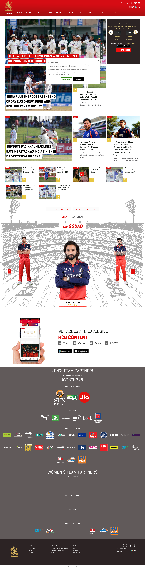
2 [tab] (101, 47)
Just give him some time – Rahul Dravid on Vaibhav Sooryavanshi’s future (63, 170)
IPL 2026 (117, 40)
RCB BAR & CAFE (76, 13)
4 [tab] (101, 54)
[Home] (14, 551)
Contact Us (76, 553)
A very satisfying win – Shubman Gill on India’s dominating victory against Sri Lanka (132, 170)
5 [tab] (101, 57)
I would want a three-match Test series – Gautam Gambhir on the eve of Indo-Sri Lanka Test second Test (123, 148)
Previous (9, 271)
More (112, 13)
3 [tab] (101, 50)
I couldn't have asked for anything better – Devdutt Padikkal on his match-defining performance (29, 188)
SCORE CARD (129, 40)
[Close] (98, 60)
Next (133, 271)
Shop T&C (75, 550)
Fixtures (60, 13)
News (28, 13)
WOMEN (77, 216)
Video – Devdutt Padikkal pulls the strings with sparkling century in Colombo (90, 96)
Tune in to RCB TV (58, 209)
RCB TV (76, 168)
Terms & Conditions (57, 550)
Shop (102, 13)
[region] (73, 71)
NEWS (7, 67)
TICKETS (92, 13)
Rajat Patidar (72, 302)
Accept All (78, 79)
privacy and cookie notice (84, 73)
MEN (64, 216)
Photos (31, 553)
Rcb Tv (39, 13)
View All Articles (85, 209)
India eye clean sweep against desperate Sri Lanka (29, 170)
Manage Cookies (66, 79)
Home (19, 13)
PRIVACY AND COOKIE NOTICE (59, 548)
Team (49, 13)
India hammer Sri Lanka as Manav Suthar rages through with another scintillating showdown (63, 188)
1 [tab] (101, 43)
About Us (54, 546)
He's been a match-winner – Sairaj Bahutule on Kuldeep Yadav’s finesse (89, 146)
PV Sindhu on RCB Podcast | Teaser (96, 170)
